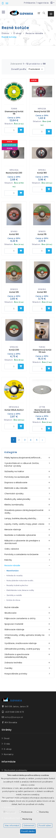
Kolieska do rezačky (15, 575)
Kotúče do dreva (13, 600)
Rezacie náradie (34, 33)
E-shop (17, 33)
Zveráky (8, 668)
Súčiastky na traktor (14, 471)
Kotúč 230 (14, 349)
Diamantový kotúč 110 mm (42, 350)
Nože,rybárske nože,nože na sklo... (20, 580)
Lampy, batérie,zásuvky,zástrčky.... (21, 518)
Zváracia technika (13, 662)
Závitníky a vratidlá (14, 595)
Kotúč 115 (42, 234)
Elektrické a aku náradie (15, 488)
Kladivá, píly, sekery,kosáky (17, 499)
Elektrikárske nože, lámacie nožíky (20, 590)
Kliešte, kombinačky (14, 504)
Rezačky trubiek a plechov (17, 585)
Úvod (6, 738)
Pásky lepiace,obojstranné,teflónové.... (23, 457)
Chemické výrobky (14, 493)
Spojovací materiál (13, 624)
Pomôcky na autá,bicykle (16, 477)
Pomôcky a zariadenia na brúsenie (21, 554)
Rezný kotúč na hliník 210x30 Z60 (42, 411)
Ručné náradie (11, 607)
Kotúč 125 (14, 292)
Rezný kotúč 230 (14, 172)
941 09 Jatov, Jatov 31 (16, 706)
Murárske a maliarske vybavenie (20, 535)
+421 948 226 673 (14, 711)
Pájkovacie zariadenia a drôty (20, 618)
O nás (7, 743)
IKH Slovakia (11, 722)
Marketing (27, 819)
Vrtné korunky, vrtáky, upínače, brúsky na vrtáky (24, 636)
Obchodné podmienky (15, 770)
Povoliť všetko (28, 831)
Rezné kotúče (9, 37)
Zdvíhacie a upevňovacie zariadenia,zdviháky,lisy (16, 655)
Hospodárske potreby (15, 673)
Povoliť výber (45, 825)
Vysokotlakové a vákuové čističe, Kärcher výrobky (21, 464)
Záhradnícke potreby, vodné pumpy (22, 648)
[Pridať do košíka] (21, 130)
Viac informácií (12, 825)
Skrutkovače (10, 613)
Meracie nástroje (12, 529)
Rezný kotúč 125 (42, 111)
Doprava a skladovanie (15, 482)
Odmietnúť (29, 825)
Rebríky (8, 560)
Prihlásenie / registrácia (37, 2)
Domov (5, 33)
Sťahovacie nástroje (14, 629)
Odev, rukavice (11, 548)
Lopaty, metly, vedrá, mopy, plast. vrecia (24, 524)
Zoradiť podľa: (18, 69)
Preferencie (27, 812)
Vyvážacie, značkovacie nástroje (20, 643)
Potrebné (10, 812)
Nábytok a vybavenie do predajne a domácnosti (22, 542)
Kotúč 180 (42, 172)
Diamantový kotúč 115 (14, 112)
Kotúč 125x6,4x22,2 (14, 410)
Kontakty (9, 754)
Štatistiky (44, 812)
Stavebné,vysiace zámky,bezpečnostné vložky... (23, 511)
